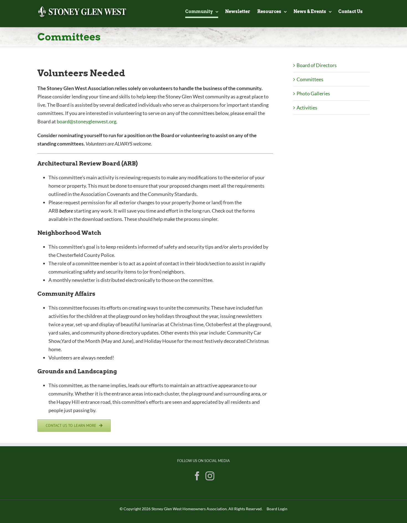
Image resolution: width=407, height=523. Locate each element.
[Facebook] (197, 475)
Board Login (277, 508)
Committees (310, 79)
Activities (307, 107)
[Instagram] (209, 475)
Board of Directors (317, 65)
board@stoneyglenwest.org (86, 121)
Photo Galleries (313, 93)
